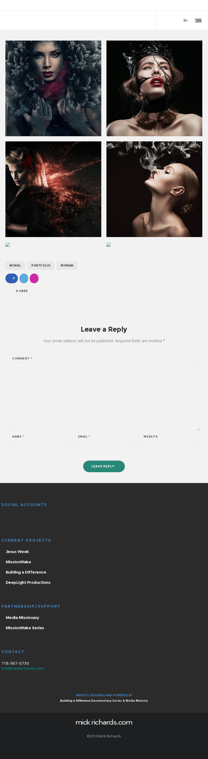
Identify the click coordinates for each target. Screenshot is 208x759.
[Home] (104, 721)
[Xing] (193, 6)
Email (84, 436)
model (15, 265)
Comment (22, 358)
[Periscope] (200, 6)
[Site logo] (27, 20)
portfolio (40, 265)
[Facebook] (172, 6)
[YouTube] (186, 6)
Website (151, 436)
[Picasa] (179, 6)
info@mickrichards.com (22, 668)
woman (67, 265)
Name (18, 436)
